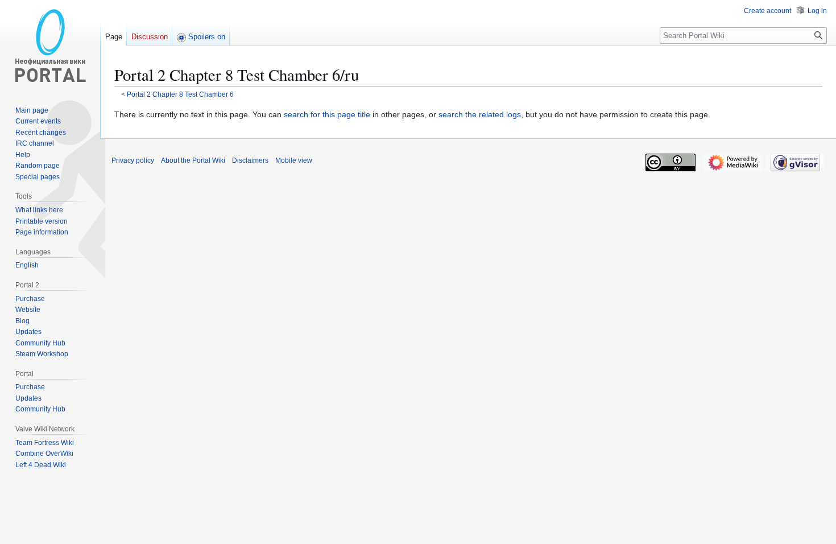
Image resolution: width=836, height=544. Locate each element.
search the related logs (479, 114)
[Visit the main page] (50, 45)
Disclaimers (250, 160)
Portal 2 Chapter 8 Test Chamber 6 (180, 94)
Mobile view (293, 160)
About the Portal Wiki (193, 160)
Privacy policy (132, 160)
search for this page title (327, 114)
